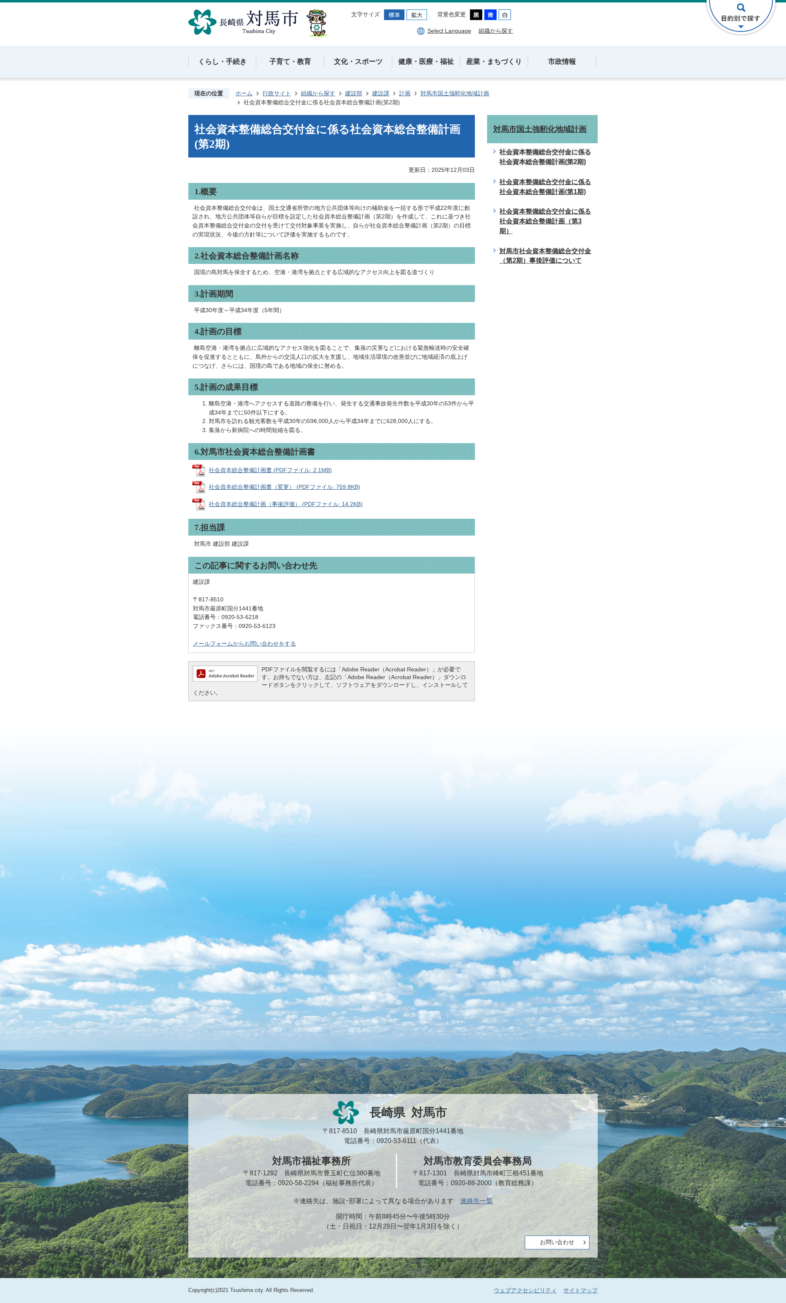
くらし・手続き (222, 61)
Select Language (449, 30)
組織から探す (496, 30)
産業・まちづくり (494, 61)
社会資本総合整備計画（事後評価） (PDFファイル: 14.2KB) (286, 504)
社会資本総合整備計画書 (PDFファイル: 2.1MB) (270, 470)
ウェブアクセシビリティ (525, 1290)
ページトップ (751, 1268)
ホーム (244, 93)
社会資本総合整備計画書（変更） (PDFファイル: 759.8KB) (284, 487)
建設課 (380, 93)
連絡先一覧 (476, 1200)
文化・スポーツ (358, 61)
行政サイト (276, 93)
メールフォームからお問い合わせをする (244, 643)
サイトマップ (580, 1290)
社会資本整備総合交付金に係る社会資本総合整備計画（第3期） (545, 221)
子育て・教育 (290, 61)
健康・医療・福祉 (426, 61)
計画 (405, 93)
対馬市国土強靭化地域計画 (454, 93)
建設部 (353, 93)
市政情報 (562, 61)
